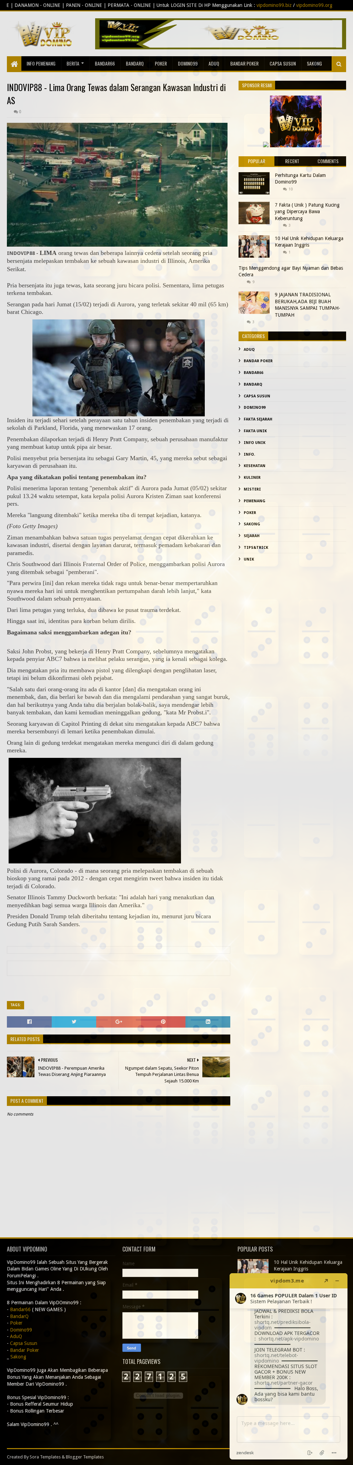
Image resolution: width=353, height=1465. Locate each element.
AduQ (214, 63)
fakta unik (255, 431)
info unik (254, 443)
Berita (73, 63)
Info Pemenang (41, 63)
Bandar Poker (244, 63)
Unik (249, 559)
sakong (314, 63)
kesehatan (254, 466)
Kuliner (252, 477)
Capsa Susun (283, 63)
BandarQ (135, 63)
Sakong (252, 524)
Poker (161, 63)
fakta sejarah (258, 419)
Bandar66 (105, 63)
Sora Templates (45, 1456)
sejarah (252, 536)
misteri (252, 489)
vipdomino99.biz (193, 5)
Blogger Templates (85, 1456)
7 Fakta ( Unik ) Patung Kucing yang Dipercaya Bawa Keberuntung (307, 211)
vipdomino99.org (233, 5)
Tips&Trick (256, 547)
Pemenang (254, 501)
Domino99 (188, 63)
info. (249, 454)
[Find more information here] (288, 1366)
